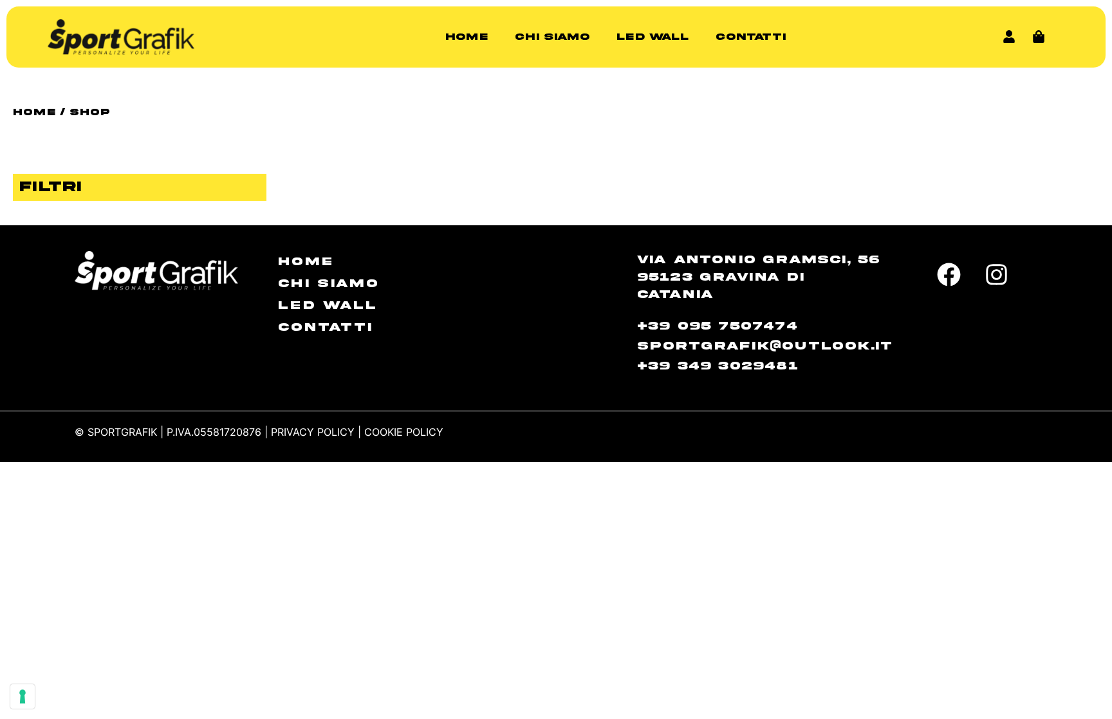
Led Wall (652, 37)
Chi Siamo (552, 37)
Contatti (751, 37)
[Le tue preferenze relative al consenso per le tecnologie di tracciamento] (22, 696)
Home (466, 37)
